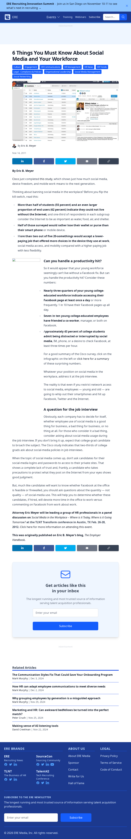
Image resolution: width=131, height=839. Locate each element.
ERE (7, 756)
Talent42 (42, 771)
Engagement (31, 67)
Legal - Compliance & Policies (27, 71)
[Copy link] (109, 161)
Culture (17, 67)
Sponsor (73, 763)
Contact (73, 769)
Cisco (15, 179)
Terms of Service (111, 763)
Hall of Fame (76, 783)
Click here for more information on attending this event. (56, 527)
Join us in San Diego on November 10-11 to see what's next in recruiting (61, 6)
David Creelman (21, 729)
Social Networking (22, 76)
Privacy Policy (109, 756)
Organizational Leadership (58, 71)
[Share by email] (87, 161)
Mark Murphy (20, 678)
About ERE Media (79, 756)
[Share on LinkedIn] (22, 161)
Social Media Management (87, 71)
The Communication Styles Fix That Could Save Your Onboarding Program (62, 675)
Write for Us (76, 776)
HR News (88, 67)
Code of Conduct (111, 769)
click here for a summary (93, 359)
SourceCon (44, 756)
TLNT (8, 771)
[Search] (123, 17)
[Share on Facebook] (44, 161)
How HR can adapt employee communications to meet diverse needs (58, 686)
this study (46, 179)
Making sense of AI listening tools (35, 726)
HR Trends (102, 67)
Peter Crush (19, 717)
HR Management (72, 67)
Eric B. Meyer (28, 145)
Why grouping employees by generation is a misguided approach (56, 698)
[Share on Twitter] (65, 161)
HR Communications (50, 67)
